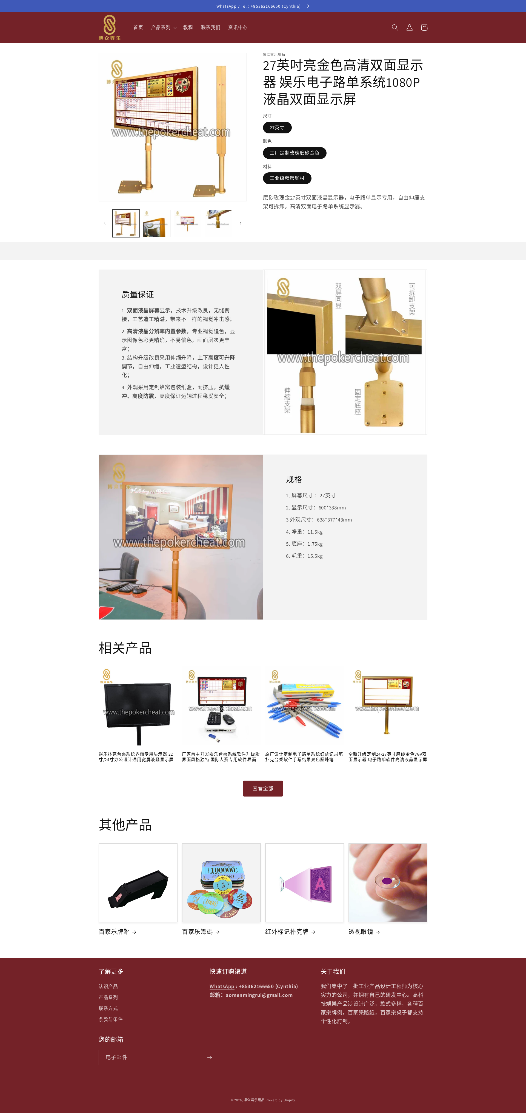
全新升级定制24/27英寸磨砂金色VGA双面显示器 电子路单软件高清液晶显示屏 (387, 756)
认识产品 (108, 986)
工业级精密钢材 (287, 178)
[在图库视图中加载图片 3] (187, 223)
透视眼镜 (360, 931)
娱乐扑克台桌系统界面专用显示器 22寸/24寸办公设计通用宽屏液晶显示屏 (136, 756)
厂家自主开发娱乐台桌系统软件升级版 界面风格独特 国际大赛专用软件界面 (221, 756)
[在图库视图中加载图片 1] (126, 223)
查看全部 (263, 788)
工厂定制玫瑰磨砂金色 (295, 153)
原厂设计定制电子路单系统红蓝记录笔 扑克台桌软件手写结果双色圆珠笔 (304, 756)
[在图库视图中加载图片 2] (156, 223)
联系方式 (108, 1008)
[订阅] (209, 1057)
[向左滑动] (105, 223)
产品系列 (108, 997)
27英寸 (277, 128)
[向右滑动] (241, 223)
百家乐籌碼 (197, 931)
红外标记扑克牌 (287, 931)
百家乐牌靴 (114, 931)
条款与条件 (111, 1019)
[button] (163, 28)
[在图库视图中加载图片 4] (218, 223)
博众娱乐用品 (254, 1100)
